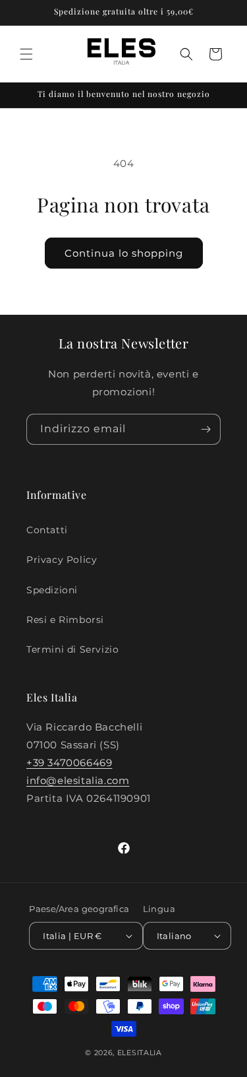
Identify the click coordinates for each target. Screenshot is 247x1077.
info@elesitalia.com (77, 780)
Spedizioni (52, 590)
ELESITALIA (139, 1052)
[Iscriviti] (205, 429)
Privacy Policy (61, 560)
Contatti (47, 530)
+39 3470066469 (69, 762)
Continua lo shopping (124, 253)
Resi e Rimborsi (65, 620)
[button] (26, 54)
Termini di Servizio (72, 649)
